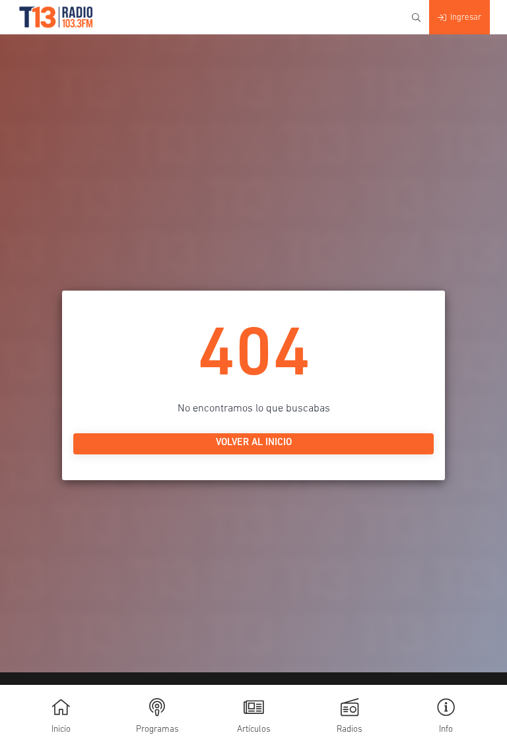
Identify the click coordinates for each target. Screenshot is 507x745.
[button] (445, 715)
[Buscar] (416, 17)
